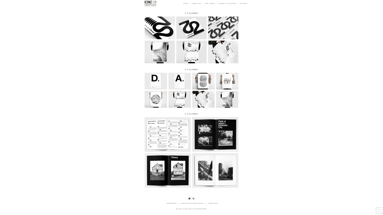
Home (185, 3)
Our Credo (210, 3)
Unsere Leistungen (227, 3)
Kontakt (244, 3)
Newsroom (172, 203)
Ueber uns (196, 3)
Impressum (213, 203)
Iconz (185, 209)
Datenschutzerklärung (192, 203)
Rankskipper (201, 209)
